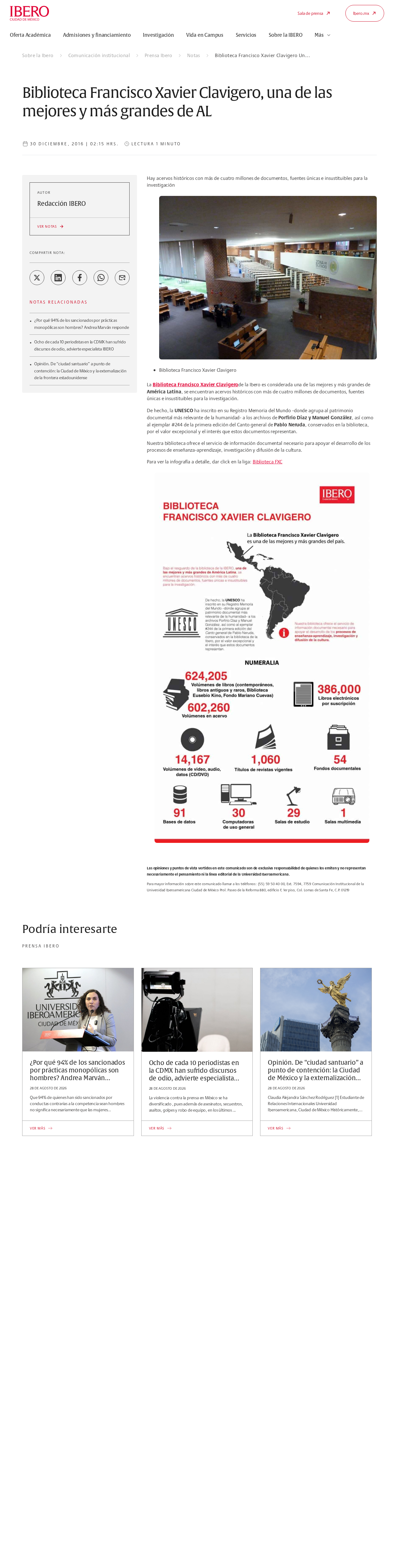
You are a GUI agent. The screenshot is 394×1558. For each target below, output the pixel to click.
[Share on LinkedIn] (58, 277)
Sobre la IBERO (285, 35)
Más (319, 35)
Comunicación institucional (99, 55)
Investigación (158, 35)
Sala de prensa (310, 13)
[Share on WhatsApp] (101, 277)
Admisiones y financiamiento (97, 35)
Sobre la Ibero (38, 55)
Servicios (246, 35)
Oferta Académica (30, 35)
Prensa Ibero (158, 55)
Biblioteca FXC (268, 461)
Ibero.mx (361, 13)
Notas (193, 55)
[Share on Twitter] (37, 277)
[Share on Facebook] (79, 277)
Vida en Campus (204, 35)
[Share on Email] (122, 277)
